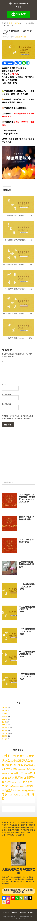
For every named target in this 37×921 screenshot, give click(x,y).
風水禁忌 (16, 795)
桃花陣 (19, 777)
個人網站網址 (6, 404)
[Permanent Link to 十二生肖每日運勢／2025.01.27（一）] (18, 222)
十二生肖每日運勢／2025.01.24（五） (18, 313)
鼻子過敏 (24, 795)
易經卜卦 (27, 773)
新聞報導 (4, 719)
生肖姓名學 (26, 781)
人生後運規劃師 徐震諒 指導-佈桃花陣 (26, 564)
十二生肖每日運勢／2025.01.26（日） (18, 264)
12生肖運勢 (18, 756)
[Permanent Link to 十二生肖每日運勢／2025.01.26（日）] (18, 246)
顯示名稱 (5, 384)
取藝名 (24, 769)
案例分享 (4, 725)
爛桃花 (14, 782)
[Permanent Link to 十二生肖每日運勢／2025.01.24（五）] (18, 295)
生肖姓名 (4, 733)
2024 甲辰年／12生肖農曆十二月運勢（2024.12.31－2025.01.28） (27, 498)
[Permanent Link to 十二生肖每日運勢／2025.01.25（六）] (18, 271)
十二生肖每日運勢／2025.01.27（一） (18, 240)
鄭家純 (32, 791)
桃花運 (11, 777)
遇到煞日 (26, 790)
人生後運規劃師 (15, 760)
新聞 (15, 773)
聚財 (22, 786)
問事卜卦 (4, 711)
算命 (19, 786)
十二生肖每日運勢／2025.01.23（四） (18, 338)
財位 (3, 791)
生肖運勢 (7, 786)
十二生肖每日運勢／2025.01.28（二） (18, 215)
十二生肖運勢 (10, 769)
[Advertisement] (18, 452)
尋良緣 (30, 769)
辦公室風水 (18, 791)
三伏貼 (26, 756)
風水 (12, 795)
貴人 (12, 790)
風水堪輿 (4, 739)
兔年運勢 (28, 765)
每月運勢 (4, 730)
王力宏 (18, 782)
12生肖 (6, 755)
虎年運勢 (29, 786)
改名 (5, 773)
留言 (4, 361)
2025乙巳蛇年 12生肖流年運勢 (26, 518)
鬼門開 (20, 795)
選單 (19, 7)
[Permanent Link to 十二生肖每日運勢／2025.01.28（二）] (18, 197)
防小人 (5, 794)
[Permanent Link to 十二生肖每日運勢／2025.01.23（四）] (18, 320)
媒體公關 (4, 716)
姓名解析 (4, 713)
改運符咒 (11, 773)
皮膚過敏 (15, 786)
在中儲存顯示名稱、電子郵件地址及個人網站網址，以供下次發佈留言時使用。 (17, 417)
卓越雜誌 (20, 769)
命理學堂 (4, 708)
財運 (7, 790)
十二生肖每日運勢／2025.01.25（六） (18, 289)
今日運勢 (17, 765)
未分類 (4, 722)
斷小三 (19, 773)
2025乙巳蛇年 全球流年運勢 (26, 540)
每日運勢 (4, 727)
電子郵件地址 (7, 394)
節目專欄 (4, 736)
